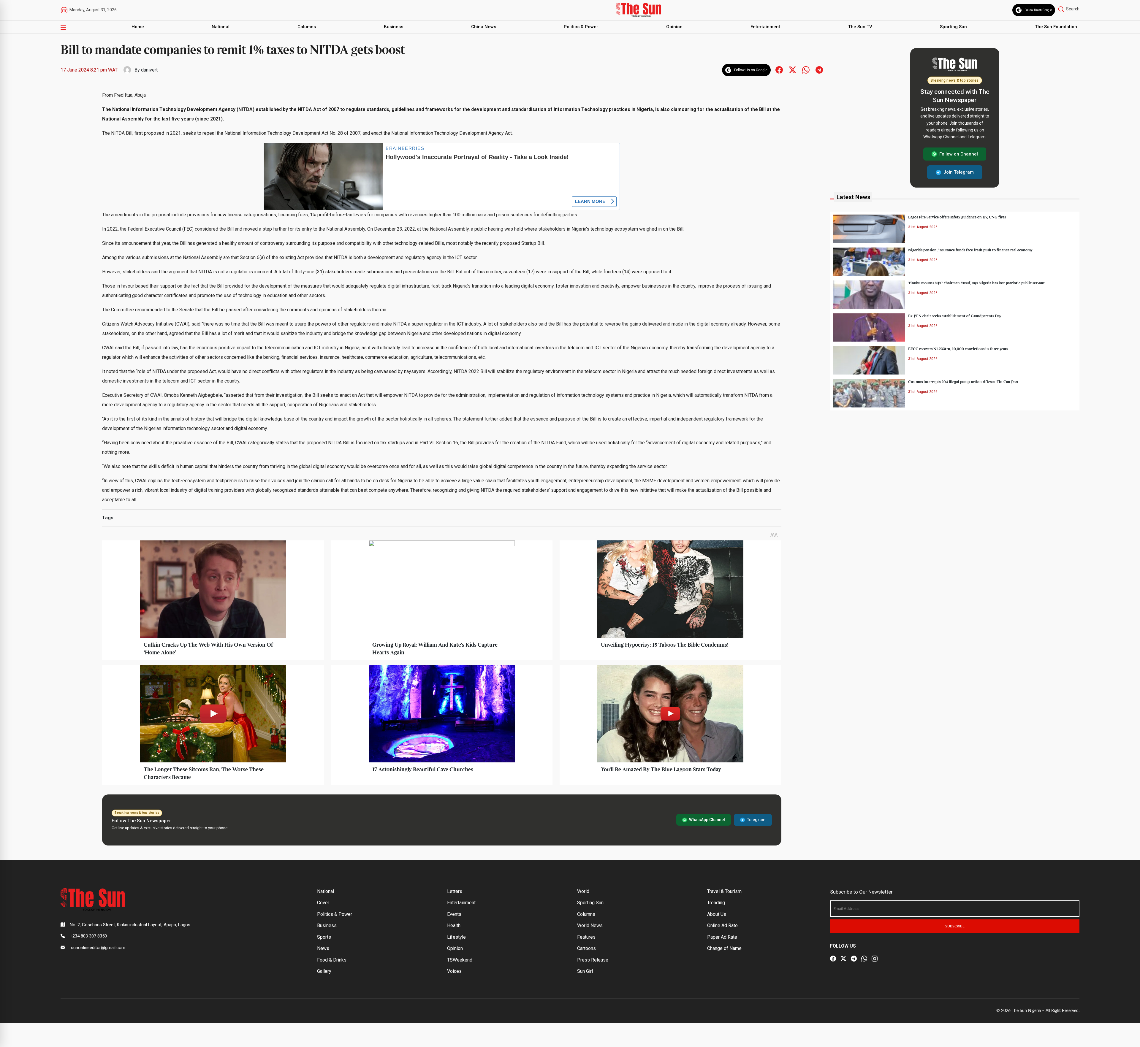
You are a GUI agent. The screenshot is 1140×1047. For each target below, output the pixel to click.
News (323, 948)
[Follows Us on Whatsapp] (806, 69)
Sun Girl (585, 971)
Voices (454, 971)
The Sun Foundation (1056, 26)
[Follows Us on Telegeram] (819, 69)
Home (138, 26)
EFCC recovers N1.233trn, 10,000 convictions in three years (958, 349)
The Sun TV (860, 26)
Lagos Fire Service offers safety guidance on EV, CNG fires (957, 217)
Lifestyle (456, 937)
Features (586, 937)
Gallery (324, 971)
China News (483, 26)
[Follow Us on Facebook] (833, 958)
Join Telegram (958, 172)
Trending (716, 902)
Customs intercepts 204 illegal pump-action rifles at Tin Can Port (963, 382)
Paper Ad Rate (722, 937)
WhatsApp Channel (707, 819)
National (220, 26)
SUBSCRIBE (955, 926)
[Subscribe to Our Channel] (854, 958)
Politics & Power (581, 26)
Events (454, 914)
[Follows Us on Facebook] (779, 69)
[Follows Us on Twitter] (792, 69)
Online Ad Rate (722, 925)
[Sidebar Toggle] (63, 27)
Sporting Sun (953, 26)
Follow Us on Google (1038, 10)
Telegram (756, 819)
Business (393, 26)
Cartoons (586, 948)
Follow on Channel (958, 154)
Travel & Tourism (724, 891)
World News (590, 925)
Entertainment (765, 26)
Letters (454, 891)
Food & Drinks (331, 960)
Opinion (674, 26)
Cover (323, 902)
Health (453, 925)
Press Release (592, 960)
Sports (324, 937)
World (583, 891)
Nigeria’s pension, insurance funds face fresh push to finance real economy (970, 250)
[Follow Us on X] (843, 958)
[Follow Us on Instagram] (875, 958)
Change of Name (724, 948)
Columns (306, 26)
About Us (716, 914)
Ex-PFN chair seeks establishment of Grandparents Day (954, 316)
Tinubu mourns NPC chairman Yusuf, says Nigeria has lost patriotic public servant (976, 283)
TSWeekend (459, 960)
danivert (149, 70)
